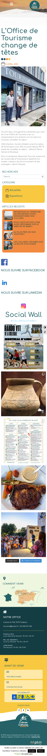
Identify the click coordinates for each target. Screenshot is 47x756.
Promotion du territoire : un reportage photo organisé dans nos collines (28, 215)
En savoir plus (27, 754)
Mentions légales (7, 737)
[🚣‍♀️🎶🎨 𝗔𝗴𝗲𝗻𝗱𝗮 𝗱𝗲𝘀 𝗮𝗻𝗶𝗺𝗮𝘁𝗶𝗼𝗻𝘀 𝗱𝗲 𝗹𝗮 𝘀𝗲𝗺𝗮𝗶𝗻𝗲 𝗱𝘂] (23, 440)
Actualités (15, 190)
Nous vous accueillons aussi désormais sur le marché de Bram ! (27, 224)
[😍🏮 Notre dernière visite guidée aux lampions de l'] (23, 534)
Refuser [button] (40, 751)
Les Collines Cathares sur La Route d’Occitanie (28, 243)
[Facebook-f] (23, 710)
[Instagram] (19, 710)
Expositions (16, 196)
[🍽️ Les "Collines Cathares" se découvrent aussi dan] (23, 487)
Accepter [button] (32, 751)
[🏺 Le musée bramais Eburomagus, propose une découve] (23, 393)
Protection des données (22, 737)
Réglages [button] (17, 754)
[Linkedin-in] (28, 710)
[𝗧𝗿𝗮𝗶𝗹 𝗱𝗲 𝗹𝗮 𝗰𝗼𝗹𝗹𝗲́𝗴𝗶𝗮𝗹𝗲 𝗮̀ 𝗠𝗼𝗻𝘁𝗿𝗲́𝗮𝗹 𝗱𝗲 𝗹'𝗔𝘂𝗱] (23, 346)
